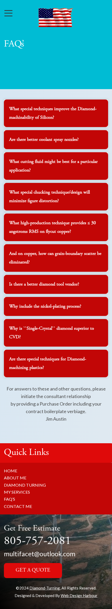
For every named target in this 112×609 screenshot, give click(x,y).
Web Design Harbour (79, 595)
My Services (17, 491)
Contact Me (18, 506)
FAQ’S (9, 499)
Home (10, 470)
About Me (15, 477)
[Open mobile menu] (8, 13)
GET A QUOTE (33, 570)
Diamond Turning (25, 484)
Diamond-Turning (44, 588)
